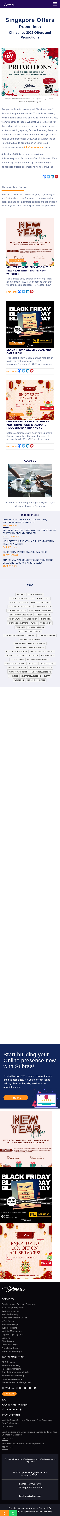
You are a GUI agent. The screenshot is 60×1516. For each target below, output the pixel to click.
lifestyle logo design (15, 655)
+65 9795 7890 (33, 1484)
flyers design (45, 623)
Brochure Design (10, 1344)
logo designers (17, 660)
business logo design (40, 603)
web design (19, 680)
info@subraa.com (33, 147)
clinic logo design (43, 607)
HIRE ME (15, 1097)
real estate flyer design (41, 672)
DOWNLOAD (9, 1394)
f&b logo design (30, 619)
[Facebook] (44, 176)
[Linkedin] (52, 176)
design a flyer (15, 619)
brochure (21, 594)
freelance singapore (46, 635)
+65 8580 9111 (35, 1487)
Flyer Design (8, 1341)
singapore (14, 676)
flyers (34, 623)
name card (32, 664)
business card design (19, 603)
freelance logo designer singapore (20, 635)
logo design (33, 655)
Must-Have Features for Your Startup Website (23, 1443)
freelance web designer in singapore (30, 643)
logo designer (47, 655)
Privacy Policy (45, 1511)
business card (43, 598)
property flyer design (18, 672)
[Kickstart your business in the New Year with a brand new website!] (26, 1139)
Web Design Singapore (13, 1307)
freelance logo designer (29, 631)
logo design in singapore (38, 660)
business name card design (20, 607)
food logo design (36, 627)
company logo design (17, 611)
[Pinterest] (56, 176)
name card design (47, 664)
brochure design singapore (22, 598)
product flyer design (17, 668)
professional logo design (40, 668)
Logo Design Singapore (13, 1334)
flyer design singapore (18, 623)
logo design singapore (15, 664)
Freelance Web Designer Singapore (18, 1304)
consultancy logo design (21, 615)
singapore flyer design (31, 676)
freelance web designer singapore (29, 647)
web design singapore (36, 680)
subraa (47, 676)
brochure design (35, 594)
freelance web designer (30, 639)
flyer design (45, 619)
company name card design (40, 611)
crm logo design (42, 615)
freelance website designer (41, 651)
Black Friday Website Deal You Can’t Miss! (25, 552)
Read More (12, 292)
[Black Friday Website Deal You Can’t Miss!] (26, 1195)
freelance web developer (16, 651)
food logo (20, 627)
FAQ (4, 1399)
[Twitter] (48, 176)
